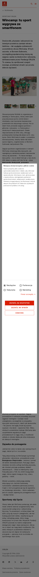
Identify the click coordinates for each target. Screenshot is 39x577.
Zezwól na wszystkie (19, 303)
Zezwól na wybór (19, 308)
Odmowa (19, 313)
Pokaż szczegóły (27, 294)
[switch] (21, 285)
